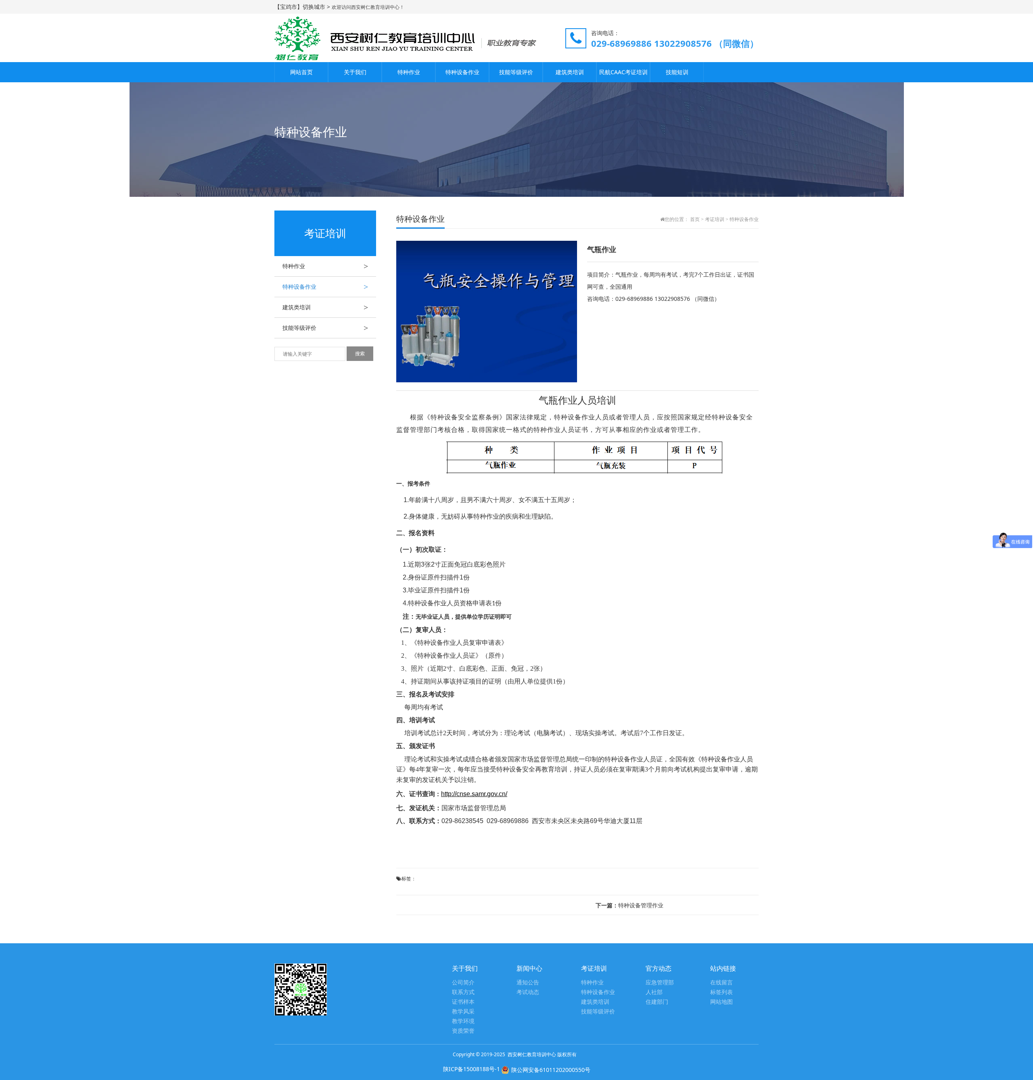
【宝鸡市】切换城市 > (303, 6)
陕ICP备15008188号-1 (471, 1069)
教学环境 (463, 1021)
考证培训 (714, 219)
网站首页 (301, 72)
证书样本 (463, 1002)
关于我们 (355, 72)
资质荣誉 (463, 1031)
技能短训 (677, 72)
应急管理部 (660, 983)
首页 (695, 219)
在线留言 (721, 983)
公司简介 (463, 983)
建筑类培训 (570, 72)
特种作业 (408, 72)
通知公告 (527, 983)
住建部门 (657, 1002)
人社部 (654, 992)
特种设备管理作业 (629, 905)
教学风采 (463, 1012)
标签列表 (721, 992)
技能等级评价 (516, 72)
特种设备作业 (462, 72)
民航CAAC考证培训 (623, 72)
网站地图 (721, 1002)
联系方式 (463, 992)
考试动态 (527, 992)
